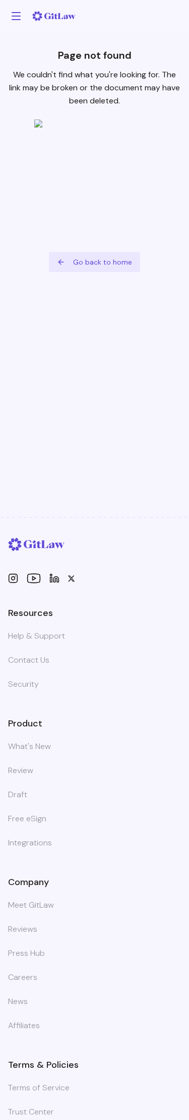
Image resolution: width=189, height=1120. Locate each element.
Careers (22, 977)
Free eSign (27, 818)
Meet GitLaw (31, 905)
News (18, 1001)
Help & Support (36, 636)
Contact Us (28, 660)
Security (23, 684)
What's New (29, 746)
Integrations (30, 842)
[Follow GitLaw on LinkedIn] (54, 578)
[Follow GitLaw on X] (71, 578)
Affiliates (24, 1025)
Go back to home (102, 262)
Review (20, 770)
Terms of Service (39, 1087)
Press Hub (26, 953)
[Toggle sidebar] (16, 16)
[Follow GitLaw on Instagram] (13, 578)
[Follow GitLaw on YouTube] (33, 578)
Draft (17, 794)
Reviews (22, 929)
